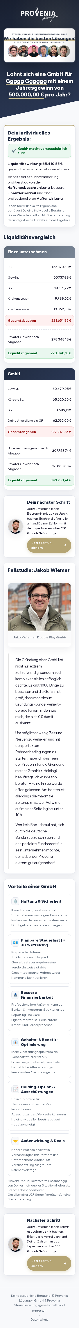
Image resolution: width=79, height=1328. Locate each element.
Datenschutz (39, 1319)
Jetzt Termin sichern (41, 545)
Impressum (39, 1310)
